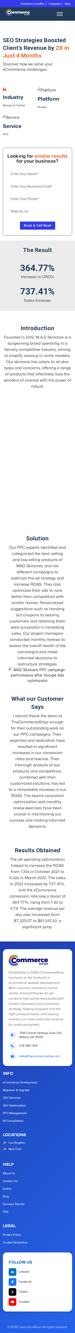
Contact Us (10, 1181)
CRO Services (12, 1098)
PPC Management (14, 1113)
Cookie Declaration (15, 1242)
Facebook (25, 1282)
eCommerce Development (20, 1082)
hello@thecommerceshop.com (39, 1056)
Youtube (24, 1301)
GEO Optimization (14, 1105)
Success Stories (14, 1204)
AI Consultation (13, 1121)
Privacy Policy (12, 1235)
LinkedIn (24, 1272)
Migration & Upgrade (16, 1090)
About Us (9, 1173)
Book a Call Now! (37, 225)
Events (7, 1188)
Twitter (23, 1291)
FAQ (5, 1211)
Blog (6, 1196)
